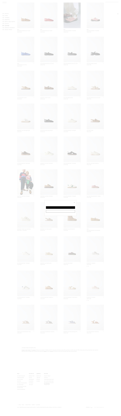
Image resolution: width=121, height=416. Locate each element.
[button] (60, 207)
